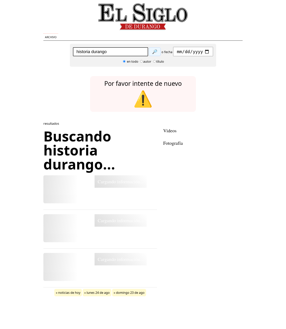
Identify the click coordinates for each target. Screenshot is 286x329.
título (160, 61)
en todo (132, 61)
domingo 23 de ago (130, 292)
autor (147, 61)
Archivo (51, 37)
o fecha (166, 52)
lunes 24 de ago (98, 292)
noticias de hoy (69, 292)
